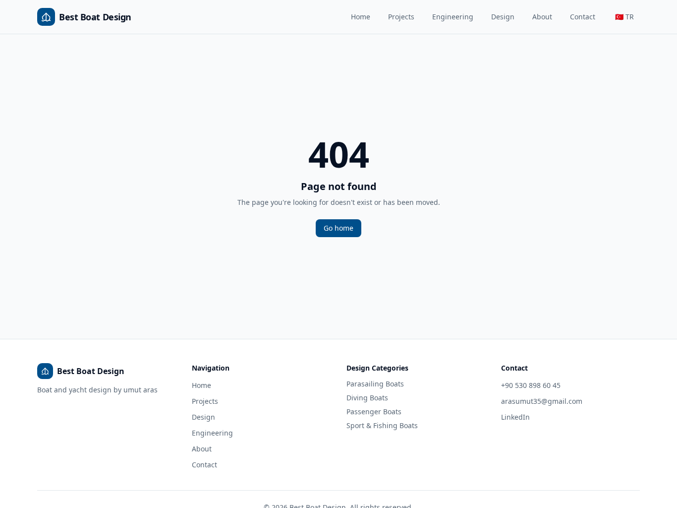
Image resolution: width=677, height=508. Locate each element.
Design (502, 16)
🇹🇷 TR (624, 16)
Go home (338, 228)
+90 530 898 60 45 (531, 385)
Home (360, 16)
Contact (582, 16)
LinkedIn (515, 417)
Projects (401, 16)
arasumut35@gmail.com (541, 401)
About (542, 16)
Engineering (452, 16)
